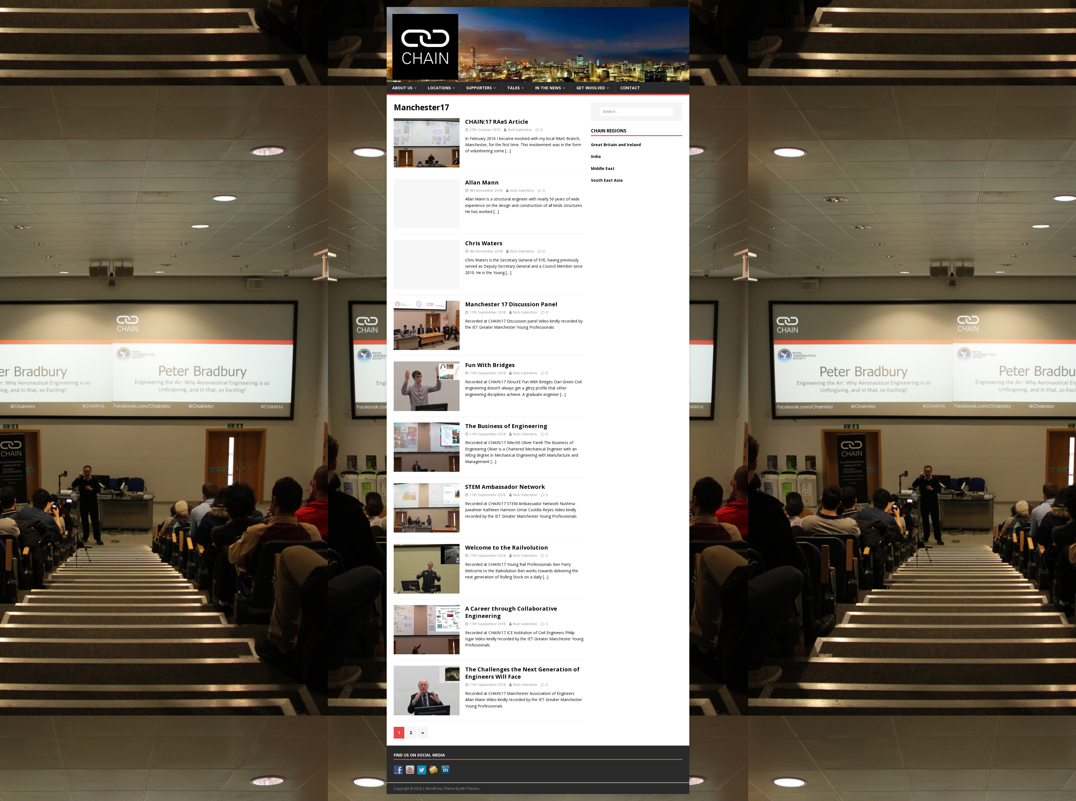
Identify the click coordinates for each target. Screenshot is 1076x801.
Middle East (602, 168)
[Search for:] (636, 111)
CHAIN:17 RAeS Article (496, 121)
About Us (402, 87)
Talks (513, 87)
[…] (508, 150)
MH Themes (469, 788)
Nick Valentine (520, 129)
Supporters (479, 87)
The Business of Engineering (506, 426)
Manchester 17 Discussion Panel (511, 304)
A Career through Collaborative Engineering (511, 612)
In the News (548, 87)
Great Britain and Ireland (616, 144)
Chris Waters (483, 243)
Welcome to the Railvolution (506, 547)
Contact (630, 87)
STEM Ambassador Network (505, 487)
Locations (439, 87)
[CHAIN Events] (538, 78)
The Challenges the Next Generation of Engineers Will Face (522, 672)
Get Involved (590, 87)
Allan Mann (482, 182)
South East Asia (607, 180)
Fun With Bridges (490, 365)
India (596, 156)
